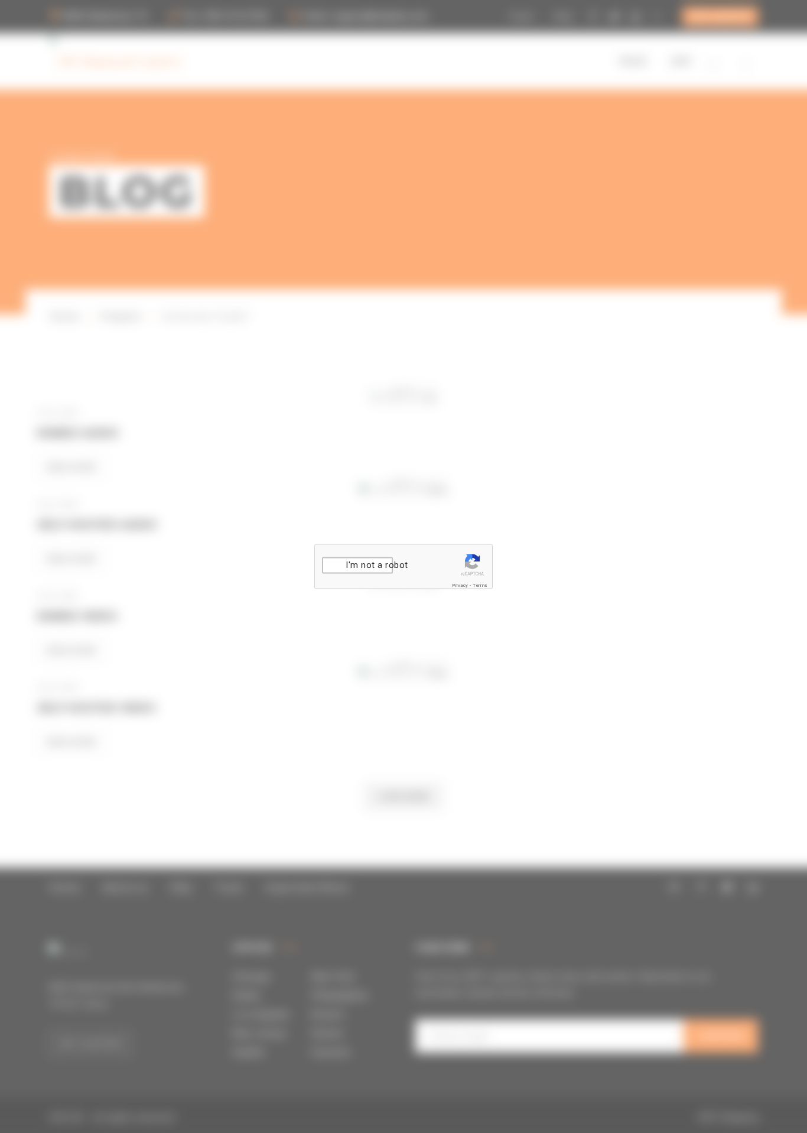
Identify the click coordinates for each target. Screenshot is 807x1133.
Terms (480, 585)
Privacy (460, 585)
